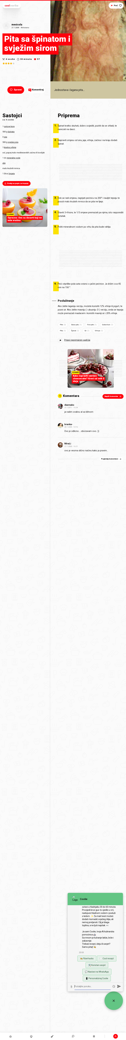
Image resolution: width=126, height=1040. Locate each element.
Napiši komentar (111, 396)
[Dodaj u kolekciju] (120, 5)
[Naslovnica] (10, 1036)
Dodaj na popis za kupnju (17, 183)
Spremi (18, 89)
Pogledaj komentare (109, 459)
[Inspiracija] (31, 1036)
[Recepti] (52, 1036)
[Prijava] (115, 1036)
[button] (73, 1036)
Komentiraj (36, 89)
